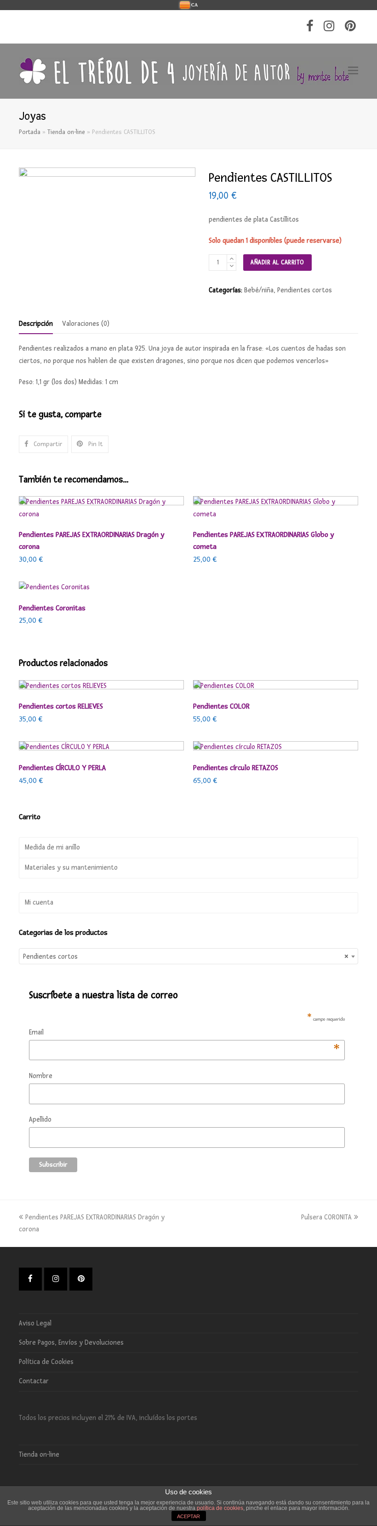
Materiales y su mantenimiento (71, 867)
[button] (353, 71)
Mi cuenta (39, 902)
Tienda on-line (66, 132)
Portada (29, 132)
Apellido (40, 1119)
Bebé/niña (259, 290)
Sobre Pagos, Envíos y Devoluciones (71, 1342)
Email (184, 1033)
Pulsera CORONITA (326, 1217)
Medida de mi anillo (52, 847)
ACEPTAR (188, 1516)
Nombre (40, 1076)
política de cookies (220, 1508)
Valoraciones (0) (85, 323)
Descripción (36, 323)
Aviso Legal (35, 1323)
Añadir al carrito (277, 262)
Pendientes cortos (304, 290)
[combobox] (188, 956)
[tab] (36, 324)
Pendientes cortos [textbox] (185, 956)
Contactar (34, 1381)
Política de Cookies (46, 1362)
